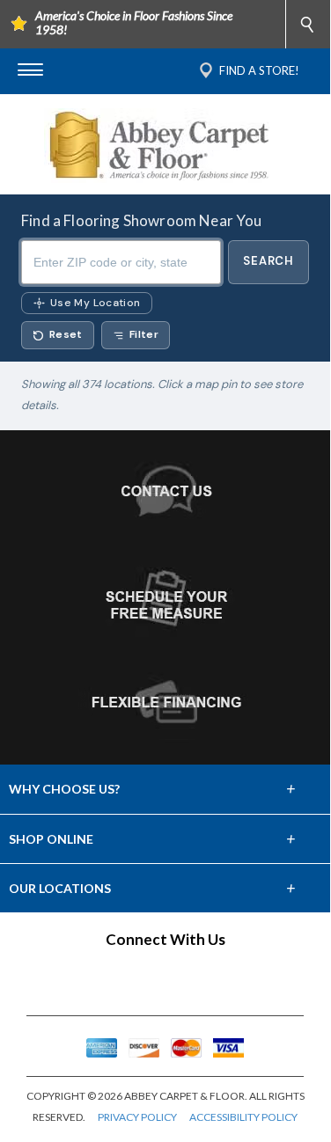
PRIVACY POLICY (137, 1117)
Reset (66, 334)
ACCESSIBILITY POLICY (243, 1117)
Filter (143, 334)
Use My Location (95, 303)
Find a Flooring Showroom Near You (141, 220)
